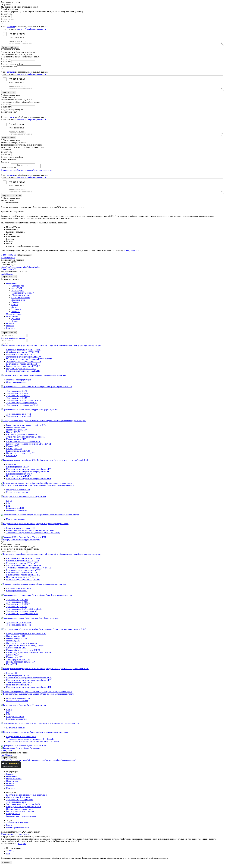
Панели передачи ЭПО (16, 430)
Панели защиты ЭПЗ (15, 427)
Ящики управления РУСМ (18, 451)
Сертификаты (17, 286)
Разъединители (39, 496)
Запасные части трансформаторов (64, 515)
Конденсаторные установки (56, 523)
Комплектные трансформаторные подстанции (80, 345)
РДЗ (8, 505)
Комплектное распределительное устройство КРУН (29, 469)
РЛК (8, 503)
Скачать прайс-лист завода (13, 338)
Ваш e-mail (6, 162)
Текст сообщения (8, 168)
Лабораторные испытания (17, 823)
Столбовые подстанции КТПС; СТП (22, 352)
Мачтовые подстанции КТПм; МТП (22, 354)
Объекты (10, 323)
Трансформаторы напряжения (59, 386)
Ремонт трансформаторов (17, 827)
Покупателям (12, 316)
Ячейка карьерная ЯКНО (17, 467)
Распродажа (35, 539)
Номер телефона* (9, 67)
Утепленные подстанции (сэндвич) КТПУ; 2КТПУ (29, 359)
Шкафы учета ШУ (14, 448)
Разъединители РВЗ (15, 508)
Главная (9, 774)
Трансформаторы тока (48, 409)
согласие (11, 27)
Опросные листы (13, 314)
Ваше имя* (6, 16)
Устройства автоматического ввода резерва (25, 437)
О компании (11, 283)
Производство (17, 290)
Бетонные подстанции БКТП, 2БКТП (23, 371)
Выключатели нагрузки (16, 510)
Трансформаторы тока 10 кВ (19, 414)
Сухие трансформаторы (16, 382)
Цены (14, 307)
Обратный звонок (9, 333)
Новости (10, 326)
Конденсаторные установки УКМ (21, 528)
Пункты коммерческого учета (58, 483)
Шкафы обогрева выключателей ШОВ (23, 441)
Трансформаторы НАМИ (17, 393)
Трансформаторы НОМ (16, 398)
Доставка (15, 319)
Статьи (14, 304)
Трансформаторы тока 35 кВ (19, 416)
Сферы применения (20, 295)
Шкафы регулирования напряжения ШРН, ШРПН (28, 444)
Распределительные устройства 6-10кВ (71, 460)
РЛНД (9, 501)
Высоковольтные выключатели (60, 485)
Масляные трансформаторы (18, 380)
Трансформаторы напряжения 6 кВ (21, 403)
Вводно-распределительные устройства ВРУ (26, 425)
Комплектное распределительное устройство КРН (28, 478)
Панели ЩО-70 (13, 432)
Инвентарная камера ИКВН (18, 476)
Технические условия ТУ (22, 293)
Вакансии (15, 311)
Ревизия (9, 825)
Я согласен (6, 863)
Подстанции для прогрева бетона (21, 368)
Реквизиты (16, 309)
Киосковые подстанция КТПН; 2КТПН (23, 350)
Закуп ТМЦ (16, 288)
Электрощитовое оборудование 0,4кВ (69, 421)
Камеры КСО (12, 464)
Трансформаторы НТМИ (17, 391)
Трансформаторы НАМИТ (18, 396)
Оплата (14, 321)
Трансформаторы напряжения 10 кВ (22, 405)
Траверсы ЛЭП (39, 537)
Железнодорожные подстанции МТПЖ (23, 361)
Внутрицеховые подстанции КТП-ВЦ (23, 366)
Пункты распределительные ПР (20, 453)
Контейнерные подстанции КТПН (21, 364)
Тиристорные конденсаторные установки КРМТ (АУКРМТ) (33, 533)
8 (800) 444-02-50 (131, 250)
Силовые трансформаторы (54, 375)
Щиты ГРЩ (11, 455)
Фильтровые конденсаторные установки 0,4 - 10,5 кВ (30, 530)
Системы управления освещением (21, 434)
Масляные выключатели (17, 492)
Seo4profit (22, 843)
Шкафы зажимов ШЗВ (16, 439)
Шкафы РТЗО (12, 446)
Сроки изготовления (20, 297)
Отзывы (15, 302)
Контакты (10, 328)
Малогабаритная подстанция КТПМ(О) (23, 357)
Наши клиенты (18, 300)
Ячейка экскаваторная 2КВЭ (19, 474)
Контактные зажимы (15, 519)
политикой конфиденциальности (31, 29)
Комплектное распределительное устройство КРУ (28, 471)
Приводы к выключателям (18, 490)
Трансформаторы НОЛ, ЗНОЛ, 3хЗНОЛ (24, 400)
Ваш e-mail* (6, 21)
